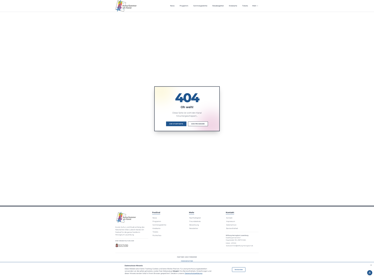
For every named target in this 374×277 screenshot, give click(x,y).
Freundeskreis (195, 221)
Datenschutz (231, 225)
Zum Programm (198, 124)
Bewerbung (194, 225)
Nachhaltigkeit (195, 218)
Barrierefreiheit (232, 228)
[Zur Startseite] (131, 217)
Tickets (245, 6)
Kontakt (229, 218)
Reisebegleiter (218, 6)
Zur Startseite (176, 124)
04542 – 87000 (231, 243)
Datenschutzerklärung (193, 273)
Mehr (254, 6)
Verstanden (239, 269)
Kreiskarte (233, 6)
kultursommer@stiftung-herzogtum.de (239, 246)
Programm (184, 6)
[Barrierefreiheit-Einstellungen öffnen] (369, 272)
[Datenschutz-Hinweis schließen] (371, 265)
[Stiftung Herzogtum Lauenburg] (122, 245)
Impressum (230, 221)
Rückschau (157, 235)
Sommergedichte (200, 6)
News (172, 6)
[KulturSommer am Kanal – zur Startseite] (126, 6)
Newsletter (193, 228)
